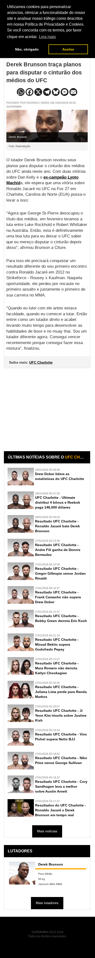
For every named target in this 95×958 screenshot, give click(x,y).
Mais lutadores (47, 903)
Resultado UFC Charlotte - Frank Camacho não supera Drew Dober (58, 597)
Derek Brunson (50, 864)
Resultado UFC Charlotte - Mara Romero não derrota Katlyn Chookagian (57, 668)
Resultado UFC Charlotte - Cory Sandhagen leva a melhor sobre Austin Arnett (61, 786)
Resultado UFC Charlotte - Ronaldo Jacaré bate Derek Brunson (57, 526)
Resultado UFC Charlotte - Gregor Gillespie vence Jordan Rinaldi (60, 573)
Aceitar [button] (68, 49)
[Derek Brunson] (22, 873)
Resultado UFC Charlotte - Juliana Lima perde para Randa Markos (61, 692)
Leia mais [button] (47, 37)
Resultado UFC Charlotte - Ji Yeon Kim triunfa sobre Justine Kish (60, 715)
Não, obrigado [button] (27, 49)
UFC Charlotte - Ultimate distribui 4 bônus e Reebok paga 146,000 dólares (57, 502)
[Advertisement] (47, 406)
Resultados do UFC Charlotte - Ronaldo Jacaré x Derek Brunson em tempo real (60, 810)
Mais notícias (47, 831)
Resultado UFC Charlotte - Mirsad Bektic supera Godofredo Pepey (57, 644)
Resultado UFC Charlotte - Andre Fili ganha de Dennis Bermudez (57, 550)
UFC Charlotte (41, 362)
